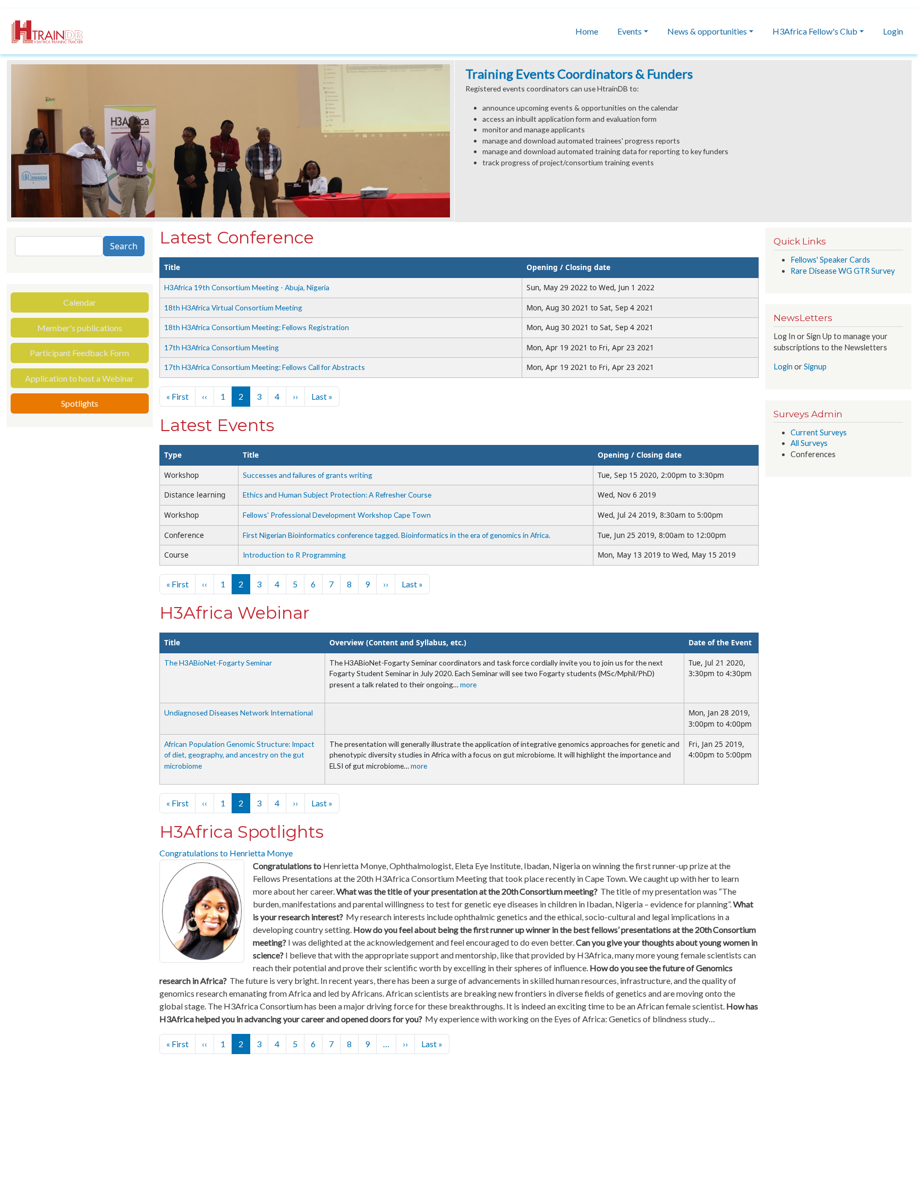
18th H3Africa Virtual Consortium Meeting (233, 307)
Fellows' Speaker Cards (830, 259)
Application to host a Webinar (79, 378)
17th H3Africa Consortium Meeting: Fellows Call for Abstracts (264, 367)
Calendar (79, 302)
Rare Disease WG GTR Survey (842, 270)
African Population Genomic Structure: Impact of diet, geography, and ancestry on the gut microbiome (239, 754)
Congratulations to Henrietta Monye (226, 853)
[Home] (41, 31)
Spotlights (79, 403)
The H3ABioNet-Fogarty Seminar (218, 662)
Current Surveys (818, 432)
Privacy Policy (187, 1143)
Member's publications (79, 328)
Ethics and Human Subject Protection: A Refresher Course (337, 494)
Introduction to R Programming (294, 554)
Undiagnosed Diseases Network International (238, 712)
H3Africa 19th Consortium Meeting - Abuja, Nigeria (246, 287)
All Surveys (809, 443)
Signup (815, 366)
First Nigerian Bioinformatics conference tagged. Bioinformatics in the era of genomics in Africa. (396, 535)
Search (124, 246)
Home (586, 31)
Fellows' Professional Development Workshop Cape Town (337, 514)
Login (893, 31)
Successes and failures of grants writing (307, 474)
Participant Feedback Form (79, 353)
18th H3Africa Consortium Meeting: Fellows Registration (256, 327)
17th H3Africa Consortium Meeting (221, 347)
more (468, 684)
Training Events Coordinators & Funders (579, 73)
